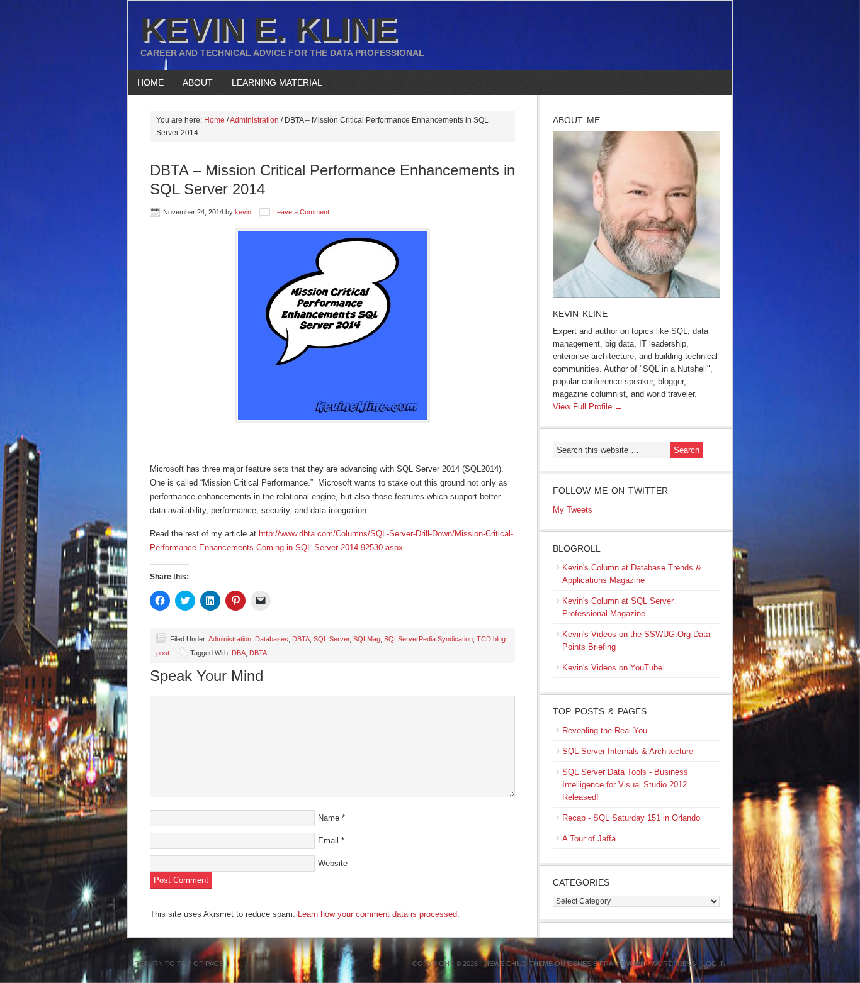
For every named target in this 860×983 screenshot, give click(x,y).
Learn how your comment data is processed (377, 914)
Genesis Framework (606, 963)
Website (333, 863)
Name (328, 818)
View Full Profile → (588, 406)
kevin (243, 212)
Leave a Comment (301, 212)
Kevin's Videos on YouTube (612, 667)
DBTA (301, 639)
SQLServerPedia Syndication (428, 639)
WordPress (673, 963)
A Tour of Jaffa (589, 838)
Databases (271, 639)
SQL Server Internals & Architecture (627, 751)
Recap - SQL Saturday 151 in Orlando (631, 818)
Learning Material (272, 82)
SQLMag (366, 639)
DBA (239, 653)
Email (328, 840)
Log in (714, 963)
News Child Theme (518, 963)
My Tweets (572, 509)
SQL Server (331, 639)
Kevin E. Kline (268, 29)
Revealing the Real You (604, 730)
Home (150, 82)
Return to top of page (178, 963)
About (193, 82)
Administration (229, 639)
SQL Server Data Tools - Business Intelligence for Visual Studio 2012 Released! (625, 784)
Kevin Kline (580, 314)
